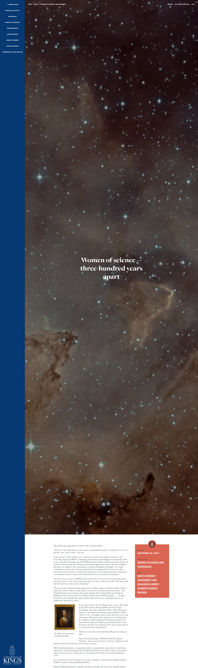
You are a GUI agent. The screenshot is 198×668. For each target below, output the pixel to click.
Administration (12, 28)
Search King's (13, 4)
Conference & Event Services (12, 52)
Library (170, 4)
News (36, 4)
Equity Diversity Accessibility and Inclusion (147, 579)
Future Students (12, 34)
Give (193, 4)
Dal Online (179, 4)
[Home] (12, 655)
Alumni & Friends (12, 46)
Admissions (12, 16)
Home (30, 4)
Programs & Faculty (12, 10)
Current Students (12, 40)
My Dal (187, 4)
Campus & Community (12, 22)
